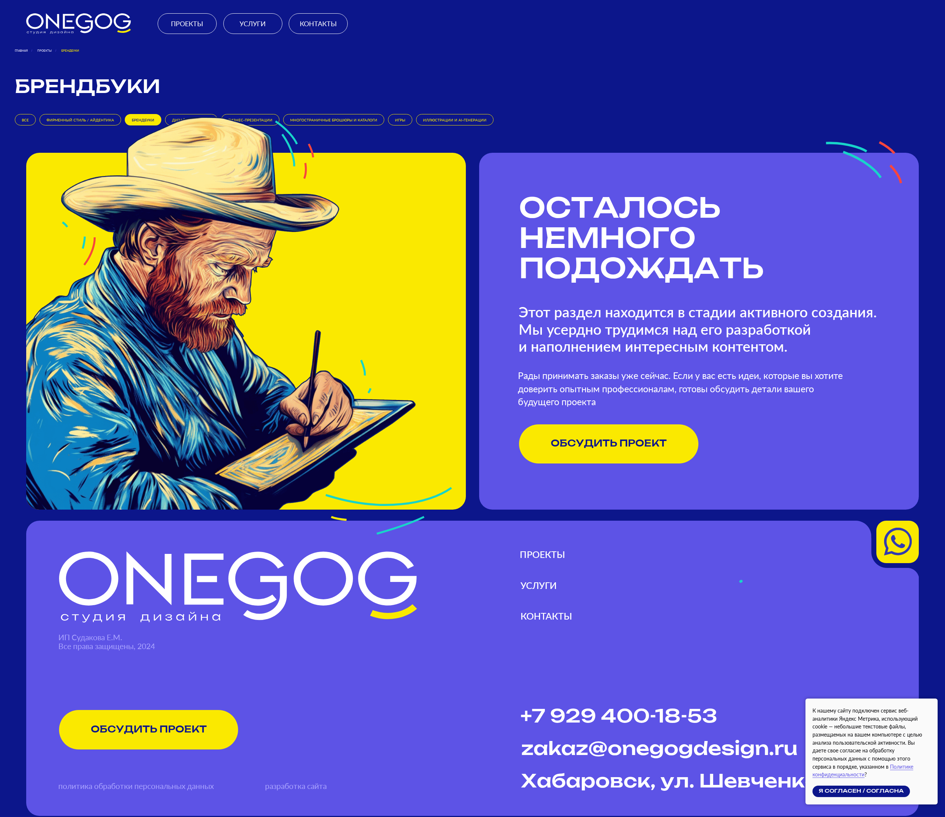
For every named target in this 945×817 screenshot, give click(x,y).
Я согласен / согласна (861, 791)
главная (21, 50)
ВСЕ (25, 120)
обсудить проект (149, 729)
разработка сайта (296, 786)
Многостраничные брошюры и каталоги (333, 120)
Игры (400, 120)
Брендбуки (143, 120)
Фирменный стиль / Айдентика (80, 120)
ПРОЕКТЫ (187, 24)
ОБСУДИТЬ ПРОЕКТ (609, 443)
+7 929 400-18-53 (618, 717)
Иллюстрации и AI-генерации (455, 120)
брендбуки (70, 50)
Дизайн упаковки (191, 120)
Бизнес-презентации (250, 120)
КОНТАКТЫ (318, 24)
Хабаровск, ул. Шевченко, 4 (683, 782)
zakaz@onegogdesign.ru (659, 749)
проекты (44, 50)
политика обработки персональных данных (136, 786)
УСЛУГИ (253, 24)
